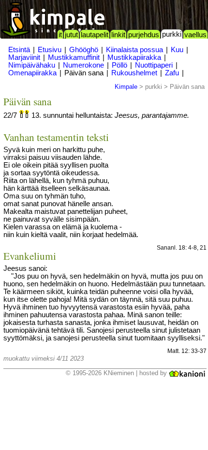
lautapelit (94, 35)
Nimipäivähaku (31, 65)
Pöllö (119, 65)
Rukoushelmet (134, 73)
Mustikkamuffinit (74, 57)
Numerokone (83, 65)
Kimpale (126, 86)
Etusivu (49, 50)
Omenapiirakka (32, 73)
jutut (71, 35)
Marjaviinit (24, 57)
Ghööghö (83, 50)
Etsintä (19, 50)
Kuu (177, 50)
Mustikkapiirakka (134, 57)
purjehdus (143, 35)
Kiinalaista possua (134, 50)
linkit (118, 35)
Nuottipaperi (154, 65)
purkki (171, 34)
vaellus (195, 35)
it (60, 35)
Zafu (172, 73)
